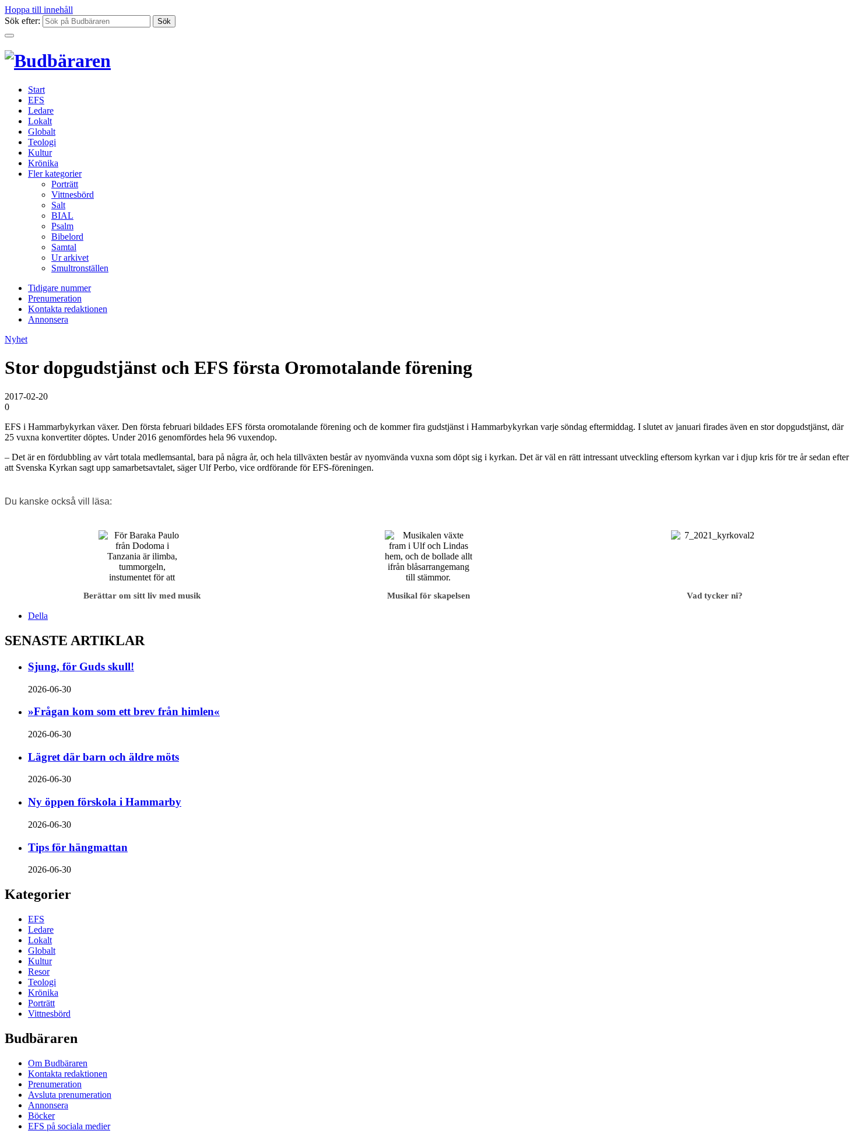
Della (38, 616)
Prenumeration (55, 298)
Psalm (62, 226)
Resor (39, 972)
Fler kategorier (55, 173)
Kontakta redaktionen (67, 309)
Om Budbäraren (57, 1063)
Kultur (40, 153)
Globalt (41, 131)
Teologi (42, 142)
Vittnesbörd (72, 195)
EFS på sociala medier (69, 1126)
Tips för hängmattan (78, 847)
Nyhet (16, 339)
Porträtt (64, 184)
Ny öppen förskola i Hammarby (104, 802)
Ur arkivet (70, 257)
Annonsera (48, 319)
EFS (36, 100)
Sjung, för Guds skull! (81, 666)
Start (36, 89)
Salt (58, 205)
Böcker (41, 1116)
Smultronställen (79, 268)
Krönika (43, 163)
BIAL (62, 215)
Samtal (63, 247)
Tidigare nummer (59, 288)
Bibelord (67, 237)
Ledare (41, 111)
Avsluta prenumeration (69, 1095)
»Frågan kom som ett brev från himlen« (124, 711)
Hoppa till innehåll (39, 10)
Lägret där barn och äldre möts (103, 757)
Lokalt (40, 121)
